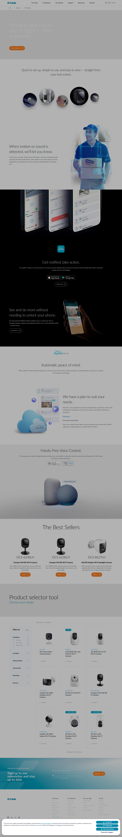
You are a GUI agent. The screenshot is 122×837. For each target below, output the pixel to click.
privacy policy (46, 823)
